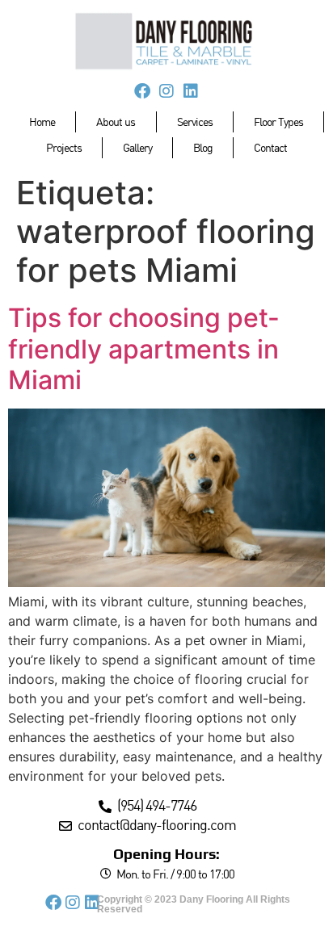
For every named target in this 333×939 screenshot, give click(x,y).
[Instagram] (166, 91)
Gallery (137, 147)
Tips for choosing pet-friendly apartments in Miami (144, 349)
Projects (64, 147)
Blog (203, 147)
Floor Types (278, 121)
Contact (270, 147)
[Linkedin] (190, 91)
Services (195, 121)
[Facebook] (142, 91)
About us (115, 121)
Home (42, 121)
